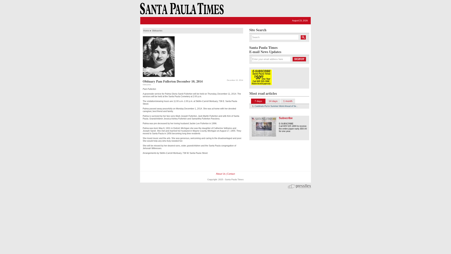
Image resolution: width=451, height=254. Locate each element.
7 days (258, 101)
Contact (231, 174)
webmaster (299, 186)
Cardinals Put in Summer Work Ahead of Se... (276, 106)
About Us (221, 174)
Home (146, 30)
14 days (273, 101)
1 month (287, 101)
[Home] (181, 10)
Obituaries (157, 30)
